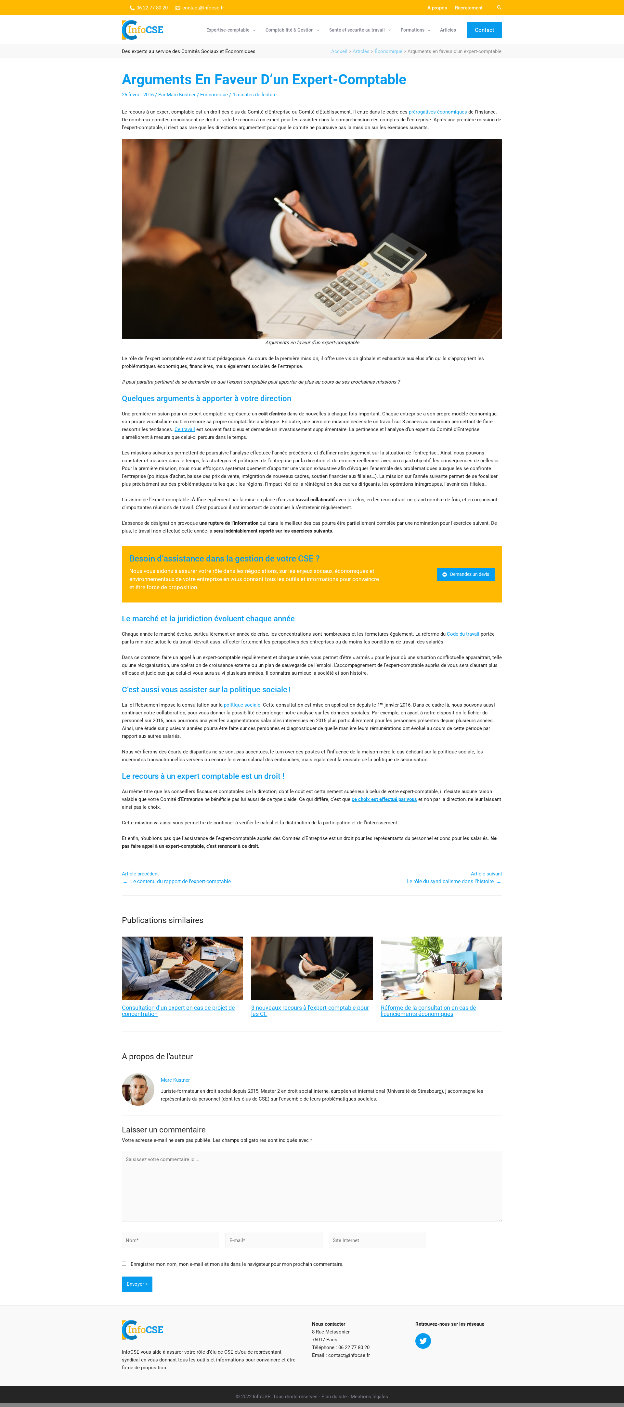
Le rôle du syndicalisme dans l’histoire (450, 881)
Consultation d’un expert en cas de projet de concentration (178, 1010)
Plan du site (334, 1397)
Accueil (339, 51)
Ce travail (185, 429)
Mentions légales (369, 1397)
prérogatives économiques (438, 112)
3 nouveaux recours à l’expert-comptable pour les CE (310, 1010)
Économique (388, 51)
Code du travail (463, 634)
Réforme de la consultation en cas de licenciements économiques (428, 1010)
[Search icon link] (499, 8)
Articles (361, 51)
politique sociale (242, 705)
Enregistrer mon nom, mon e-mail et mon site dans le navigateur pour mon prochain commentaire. (237, 1264)
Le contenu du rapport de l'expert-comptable (180, 881)
